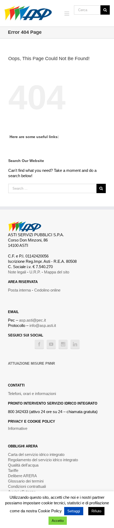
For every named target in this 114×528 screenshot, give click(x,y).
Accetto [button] (58, 521)
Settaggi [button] (73, 511)
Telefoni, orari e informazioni (32, 393)
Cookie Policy (50, 511)
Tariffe (13, 470)
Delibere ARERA (22, 475)
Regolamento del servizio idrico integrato (43, 460)
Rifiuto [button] (96, 511)
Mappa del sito (56, 272)
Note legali (17, 272)
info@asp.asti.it (42, 325)
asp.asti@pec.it (32, 320)
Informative (17, 428)
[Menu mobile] (67, 13)
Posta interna (19, 290)
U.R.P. (35, 272)
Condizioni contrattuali (27, 486)
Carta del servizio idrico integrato (36, 454)
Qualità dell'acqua (23, 465)
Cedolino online (47, 290)
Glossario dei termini (25, 481)
